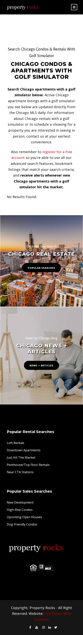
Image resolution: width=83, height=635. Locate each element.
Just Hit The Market (21, 457)
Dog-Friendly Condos (22, 524)
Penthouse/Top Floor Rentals (28, 465)
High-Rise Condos (20, 510)
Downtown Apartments (24, 450)
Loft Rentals (15, 443)
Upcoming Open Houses (24, 517)
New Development (20, 502)
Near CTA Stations (20, 472)
